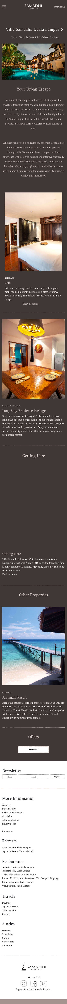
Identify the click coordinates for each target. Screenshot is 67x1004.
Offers (37, 37)
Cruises (5, 914)
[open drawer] (7, 6)
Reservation (59, 6)
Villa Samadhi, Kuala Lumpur (16, 847)
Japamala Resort (10, 906)
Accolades (7, 816)
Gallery (45, 37)
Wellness (30, 37)
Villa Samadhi (9, 910)
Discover (33, 749)
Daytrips (6, 903)
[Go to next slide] (58, 231)
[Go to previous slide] (8, 360)
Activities (54, 37)
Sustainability (9, 808)
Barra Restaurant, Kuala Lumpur (17, 882)
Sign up (57, 777)
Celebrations (8, 941)
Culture (5, 938)
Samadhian (7, 934)
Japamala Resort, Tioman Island (17, 851)
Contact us (7, 831)
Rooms (14, 37)
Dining (22, 37)
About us (6, 805)
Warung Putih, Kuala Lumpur (16, 886)
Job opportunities (10, 820)
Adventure (7, 945)
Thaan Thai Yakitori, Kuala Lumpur (19, 874)
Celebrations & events (13, 812)
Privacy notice (9, 823)
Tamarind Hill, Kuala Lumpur (16, 870)
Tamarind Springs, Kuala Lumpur (18, 867)
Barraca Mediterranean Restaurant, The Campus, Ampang (30, 878)
